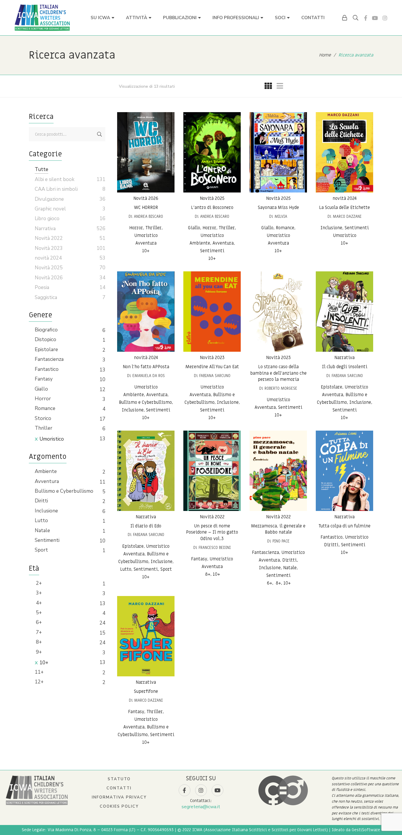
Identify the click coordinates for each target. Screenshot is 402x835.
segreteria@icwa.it (201, 807)
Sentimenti (47, 540)
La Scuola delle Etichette (344, 207)
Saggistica (46, 297)
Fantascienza (49, 359)
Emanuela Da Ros (148, 375)
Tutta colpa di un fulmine (344, 526)
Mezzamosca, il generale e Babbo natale (278, 529)
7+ (38, 632)
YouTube (375, 18)
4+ (38, 603)
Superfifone (146, 691)
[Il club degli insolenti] (344, 311)
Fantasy (44, 379)
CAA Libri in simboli (56, 189)
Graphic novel (50, 208)
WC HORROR (146, 207)
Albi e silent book (54, 179)
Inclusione (46, 510)
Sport (41, 550)
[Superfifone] (146, 636)
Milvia (281, 216)
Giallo (41, 389)
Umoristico (51, 439)
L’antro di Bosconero (212, 207)
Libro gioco (47, 218)
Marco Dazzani (347, 216)
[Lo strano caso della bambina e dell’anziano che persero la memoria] (278, 311)
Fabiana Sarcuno (214, 375)
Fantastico (47, 369)
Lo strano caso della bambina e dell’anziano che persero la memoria (278, 373)
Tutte (41, 169)
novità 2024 (345, 198)
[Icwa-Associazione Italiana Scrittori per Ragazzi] (42, 17)
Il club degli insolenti (344, 367)
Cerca (99, 134)
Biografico (46, 329)
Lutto (41, 520)
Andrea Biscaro (148, 216)
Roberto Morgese (281, 388)
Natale (42, 530)
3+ (38, 593)
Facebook (365, 18)
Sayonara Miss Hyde (278, 207)
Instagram (385, 18)
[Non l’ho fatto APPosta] (146, 311)
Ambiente (46, 471)
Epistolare (46, 349)
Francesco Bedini (215, 547)
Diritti (41, 500)
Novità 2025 (212, 198)
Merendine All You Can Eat (212, 367)
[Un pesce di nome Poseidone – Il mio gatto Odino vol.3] (212, 471)
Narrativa (344, 358)
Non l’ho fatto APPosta (146, 367)
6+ (38, 622)
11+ (39, 672)
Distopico (45, 339)
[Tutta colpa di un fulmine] (344, 471)
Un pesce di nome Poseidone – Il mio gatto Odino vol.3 (212, 532)
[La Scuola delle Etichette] (344, 152)
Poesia (42, 287)
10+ (43, 662)
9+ (38, 652)
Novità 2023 (212, 358)
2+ (38, 583)
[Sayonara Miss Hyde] (278, 152)
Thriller (43, 428)
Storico (43, 418)
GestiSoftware (366, 830)
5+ (38, 612)
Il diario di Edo (145, 526)
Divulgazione (49, 199)
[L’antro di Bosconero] (212, 152)
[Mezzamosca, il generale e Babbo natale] (278, 471)
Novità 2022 (212, 517)
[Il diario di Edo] (146, 471)
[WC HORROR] (146, 152)
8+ (38, 642)
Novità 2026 (145, 198)
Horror (43, 398)
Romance (45, 408)
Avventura (47, 481)
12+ (39, 681)
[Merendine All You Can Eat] (212, 311)
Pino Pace (281, 541)
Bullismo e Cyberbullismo (64, 491)
